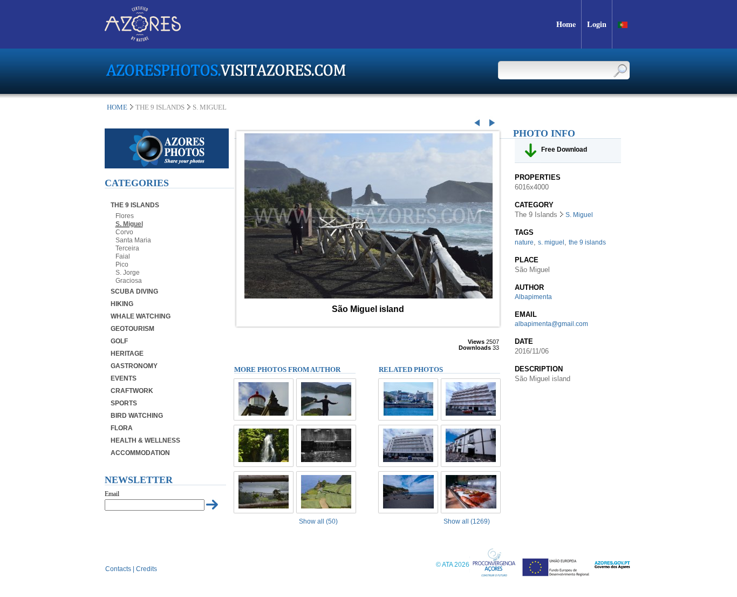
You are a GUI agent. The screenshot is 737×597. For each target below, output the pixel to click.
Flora (122, 428)
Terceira (127, 248)
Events (124, 378)
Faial (122, 256)
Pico (121, 264)
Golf (119, 341)
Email (112, 494)
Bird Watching (137, 415)
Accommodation (140, 453)
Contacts (118, 569)
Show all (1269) (466, 521)
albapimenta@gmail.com (551, 324)
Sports (124, 403)
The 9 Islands (135, 205)
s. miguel (551, 242)
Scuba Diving (134, 291)
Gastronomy (134, 366)
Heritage (127, 353)
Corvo (124, 232)
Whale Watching (140, 316)
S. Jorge (127, 272)
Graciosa (128, 280)
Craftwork (132, 391)
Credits (146, 569)
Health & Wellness (145, 440)
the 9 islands (587, 242)
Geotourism (132, 329)
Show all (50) (318, 521)
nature (524, 242)
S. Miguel (129, 224)
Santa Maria (133, 240)
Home (117, 107)
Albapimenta (533, 297)
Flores (124, 216)
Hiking (122, 304)
